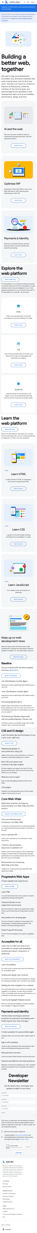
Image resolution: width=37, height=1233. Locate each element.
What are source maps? (10, 777)
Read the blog (18, 657)
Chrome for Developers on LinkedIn (12, 1214)
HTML (18, 312)
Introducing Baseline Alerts (11, 702)
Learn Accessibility (8, 965)
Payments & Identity (16, 238)
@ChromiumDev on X (9, 1208)
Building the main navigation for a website (17, 985)
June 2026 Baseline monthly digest (14, 691)
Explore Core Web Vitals (13, 814)
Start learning (10, 429)
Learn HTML (18, 474)
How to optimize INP (9, 835)
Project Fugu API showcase (11, 930)
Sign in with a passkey (9, 1042)
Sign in (33, 2)
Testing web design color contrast (14, 975)
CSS (18, 350)
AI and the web (13, 129)
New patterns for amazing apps (13, 917)
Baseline (15, 670)
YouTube (5, 1211)
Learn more (18, 145)
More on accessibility (12, 959)
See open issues (7, 1186)
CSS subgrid (6, 787)
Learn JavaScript (18, 585)
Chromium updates (8, 1196)
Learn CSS (18, 529)
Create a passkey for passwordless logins (17, 1032)
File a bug (5, 1184)
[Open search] (25, 2)
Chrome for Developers (9, 1193)
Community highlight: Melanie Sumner (16, 1000)
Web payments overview (11, 1053)
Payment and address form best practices (17, 1061)
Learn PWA (5, 892)
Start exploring (10, 279)
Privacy (8, 1225)
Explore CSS (9, 743)
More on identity (11, 1026)
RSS (4, 1217)
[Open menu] (2, 2)
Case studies (6, 1199)
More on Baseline (11, 676)
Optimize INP (12, 183)
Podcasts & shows (7, 1202)
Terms (3, 1225)
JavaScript (19, 389)
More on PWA (9, 886)
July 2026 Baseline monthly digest (14, 681)
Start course (18, 488)
